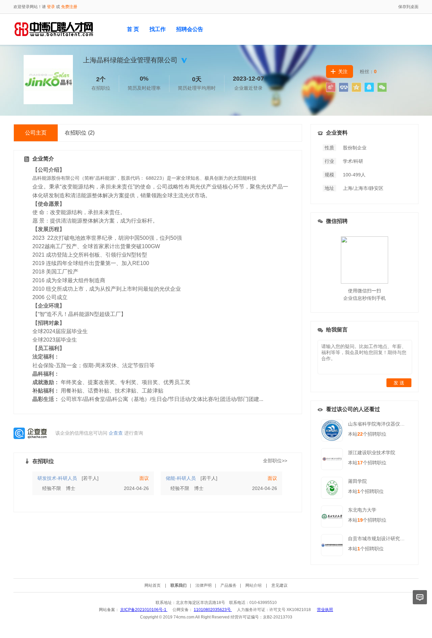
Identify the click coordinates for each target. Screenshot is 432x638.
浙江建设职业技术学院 (371, 452)
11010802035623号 (213, 609)
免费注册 (69, 6)
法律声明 (203, 585)
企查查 (116, 432)
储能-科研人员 (181, 478)
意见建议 (279, 585)
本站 (355, 434)
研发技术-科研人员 (57, 478)
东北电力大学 (362, 510)
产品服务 (228, 585)
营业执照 (325, 609)
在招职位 (79, 133)
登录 (51, 6)
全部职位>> (275, 460)
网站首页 (152, 585)
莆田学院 (357, 481)
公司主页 (36, 133)
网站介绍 (253, 585)
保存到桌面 (408, 6)
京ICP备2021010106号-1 (143, 609)
